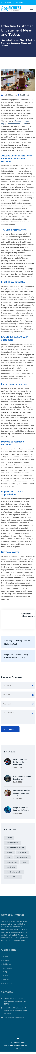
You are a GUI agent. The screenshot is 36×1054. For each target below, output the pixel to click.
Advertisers (7, 968)
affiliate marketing (12, 842)
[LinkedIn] (18, 1039)
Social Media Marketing (14, 872)
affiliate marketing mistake (15, 847)
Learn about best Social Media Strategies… (20, 762)
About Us (6, 960)
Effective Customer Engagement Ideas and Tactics (21, 793)
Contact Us (7, 983)
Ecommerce (22, 852)
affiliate (9, 838)
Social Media (11, 867)
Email (8, 857)
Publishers (7, 964)
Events (6, 979)
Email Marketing (12, 862)
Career (5, 976)
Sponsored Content (13, 877)
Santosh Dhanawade (10, 95)
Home (5, 956)
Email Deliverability (22, 857)
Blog (5, 972)
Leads (24, 862)
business (9, 852)
